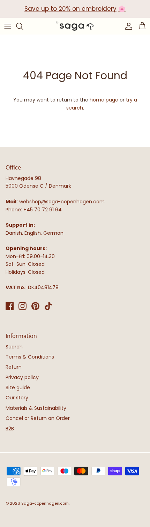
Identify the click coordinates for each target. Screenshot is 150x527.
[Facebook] (10, 306)
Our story (17, 397)
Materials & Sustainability (36, 408)
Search (14, 346)
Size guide (18, 387)
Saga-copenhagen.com (45, 503)
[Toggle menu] (7, 26)
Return (14, 366)
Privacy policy (22, 377)
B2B (10, 428)
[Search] (23, 26)
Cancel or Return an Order (38, 418)
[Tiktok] (48, 306)
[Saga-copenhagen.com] (75, 26)
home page (104, 99)
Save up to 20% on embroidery (70, 9)
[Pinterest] (35, 306)
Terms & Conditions (30, 356)
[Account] (127, 26)
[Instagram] (22, 306)
